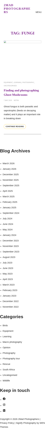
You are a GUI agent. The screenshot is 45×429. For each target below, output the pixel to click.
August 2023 (9, 257)
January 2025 (9, 207)
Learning (17, 82)
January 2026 (9, 169)
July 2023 (7, 262)
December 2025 (11, 174)
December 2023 (11, 240)
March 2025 (8, 196)
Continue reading (16, 127)
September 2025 (11, 185)
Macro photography (12, 342)
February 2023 (10, 290)
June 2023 (8, 268)
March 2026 (8, 163)
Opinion (6, 347)
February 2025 (10, 202)
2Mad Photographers (17, 9)
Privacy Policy (7, 423)
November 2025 (11, 180)
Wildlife (6, 380)
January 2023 (9, 296)
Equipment (8, 82)
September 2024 (11, 213)
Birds (5, 325)
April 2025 (8, 191)
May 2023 (7, 273)
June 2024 (8, 224)
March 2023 (8, 284)
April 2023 (8, 279)
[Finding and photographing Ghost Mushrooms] (22, 59)
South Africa (9, 369)
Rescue (6, 364)
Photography (28, 82)
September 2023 (11, 251)
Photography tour (11, 358)
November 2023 (11, 246)
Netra (16, 100)
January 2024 (9, 235)
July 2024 (7, 218)
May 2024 (7, 229)
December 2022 (11, 301)
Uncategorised (10, 86)
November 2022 (11, 307)
